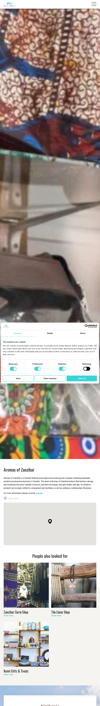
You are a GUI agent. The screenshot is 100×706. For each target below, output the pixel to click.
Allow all (81, 378)
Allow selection (50, 378)
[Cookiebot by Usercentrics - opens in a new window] (86, 326)
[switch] (37, 369)
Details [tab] (50, 333)
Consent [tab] (17, 333)
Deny (18, 378)
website (39, 493)
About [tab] (82, 333)
